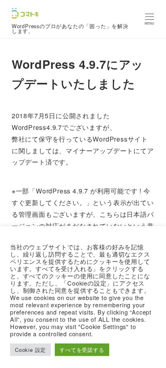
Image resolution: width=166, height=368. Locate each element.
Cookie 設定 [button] (30, 350)
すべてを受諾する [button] (82, 350)
